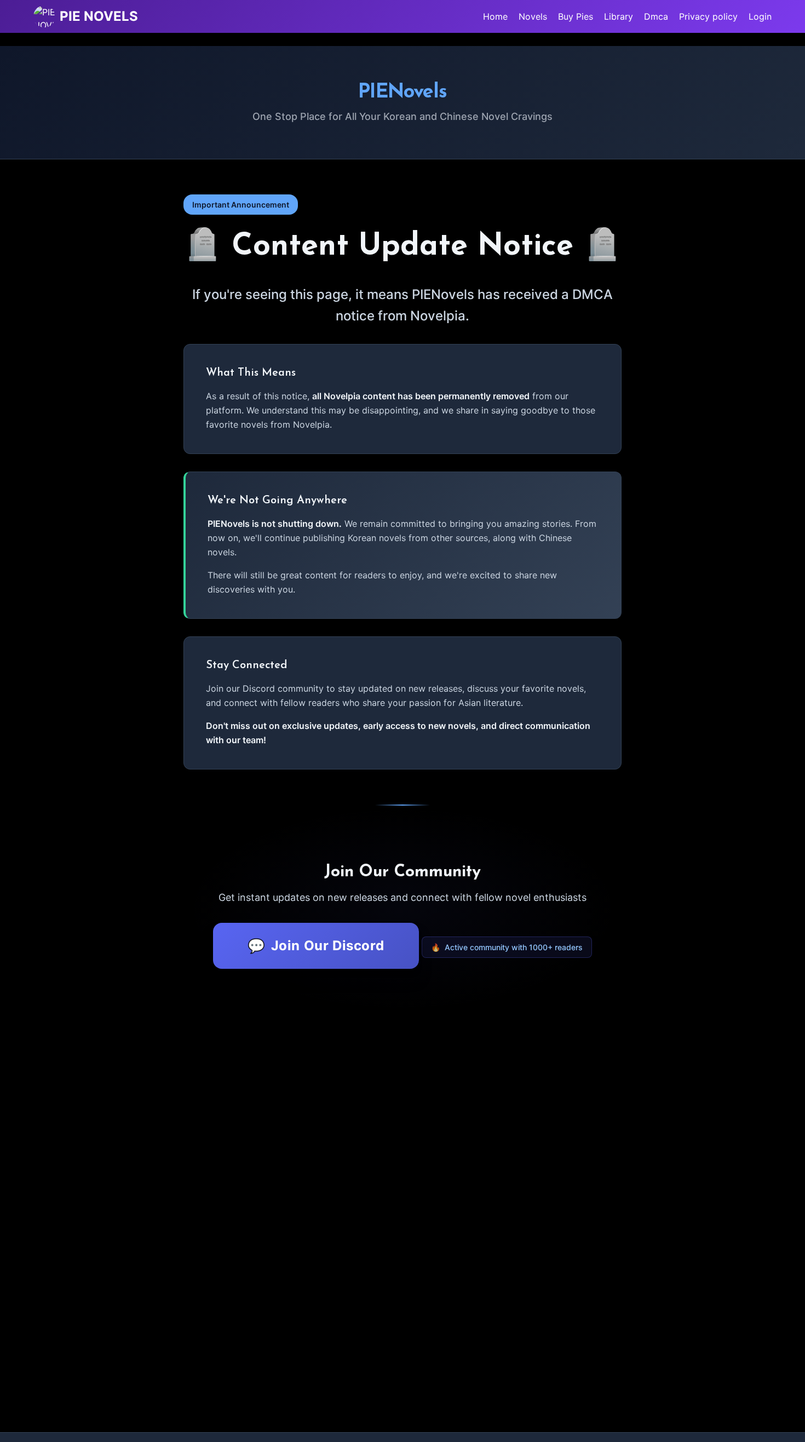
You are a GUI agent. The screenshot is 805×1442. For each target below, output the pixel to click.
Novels (533, 16)
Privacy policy (708, 16)
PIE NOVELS (99, 16)
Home (495, 16)
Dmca (656, 16)
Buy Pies (575, 16)
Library (618, 16)
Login (760, 16)
